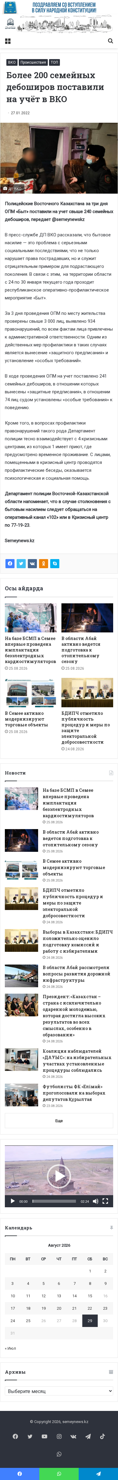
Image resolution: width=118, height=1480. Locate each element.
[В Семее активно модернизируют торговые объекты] (31, 692)
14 (74, 1296)
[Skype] (54, 563)
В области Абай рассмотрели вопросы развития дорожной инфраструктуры (76, 974)
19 (43, 1308)
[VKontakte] (32, 563)
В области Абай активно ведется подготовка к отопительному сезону (80, 649)
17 (13, 1308)
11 (28, 1296)
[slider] (54, 1201)
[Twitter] (21, 563)
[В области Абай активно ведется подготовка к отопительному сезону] (87, 617)
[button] (59, 1176)
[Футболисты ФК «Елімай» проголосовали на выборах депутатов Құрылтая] (21, 1095)
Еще (59, 1120)
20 (59, 1308)
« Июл (10, 1348)
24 (13, 1320)
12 (43, 1296)
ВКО (12, 62)
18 (28, 1308)
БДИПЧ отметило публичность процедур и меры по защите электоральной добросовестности (73, 902)
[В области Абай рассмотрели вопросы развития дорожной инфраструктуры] (21, 976)
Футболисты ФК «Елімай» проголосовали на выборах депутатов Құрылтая (74, 1093)
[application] (59, 1176)
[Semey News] (59, 24)
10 (13, 1296)
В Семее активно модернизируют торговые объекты (26, 719)
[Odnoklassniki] (43, 563)
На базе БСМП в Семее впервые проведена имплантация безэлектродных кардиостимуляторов (30, 649)
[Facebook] (10, 563)
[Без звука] (96, 1201)
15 (90, 1296)
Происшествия (33, 62)
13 (59, 1296)
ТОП (54, 62)
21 (74, 1308)
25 (28, 1320)
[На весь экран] (105, 1201)
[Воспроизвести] (13, 1201)
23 (105, 1308)
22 (90, 1308)
